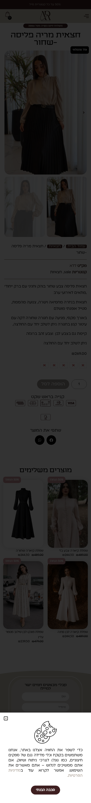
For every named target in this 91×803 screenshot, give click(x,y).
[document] (45, 401)
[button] (5, 718)
